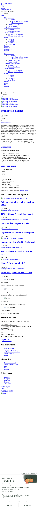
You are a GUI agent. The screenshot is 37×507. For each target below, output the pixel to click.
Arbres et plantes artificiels (15, 36)
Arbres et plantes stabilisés (15, 34)
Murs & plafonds (9, 18)
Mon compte (7, 49)
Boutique (7, 47)
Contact (6, 51)
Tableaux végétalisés (14, 24)
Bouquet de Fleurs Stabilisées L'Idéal (18, 242)
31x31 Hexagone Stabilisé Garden (16, 272)
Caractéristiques (8, 166)
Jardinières (11, 29)
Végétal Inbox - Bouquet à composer (17, 233)
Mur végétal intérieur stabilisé (19, 21)
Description (6, 147)
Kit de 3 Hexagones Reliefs (13, 263)
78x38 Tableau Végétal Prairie (15, 223)
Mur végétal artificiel (17, 23)
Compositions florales (14, 31)
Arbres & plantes (9, 32)
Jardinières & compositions (12, 28)
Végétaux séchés (23, 190)
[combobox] (9, 13)
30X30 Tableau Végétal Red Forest (17, 214)
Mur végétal (11, 19)
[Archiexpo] (2, 1)
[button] (2, 15)
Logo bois (11, 39)
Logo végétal (11, 44)
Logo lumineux (12, 42)
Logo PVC (11, 41)
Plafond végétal (12, 26)
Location (6, 46)
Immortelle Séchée (12, 110)
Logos (6, 37)
